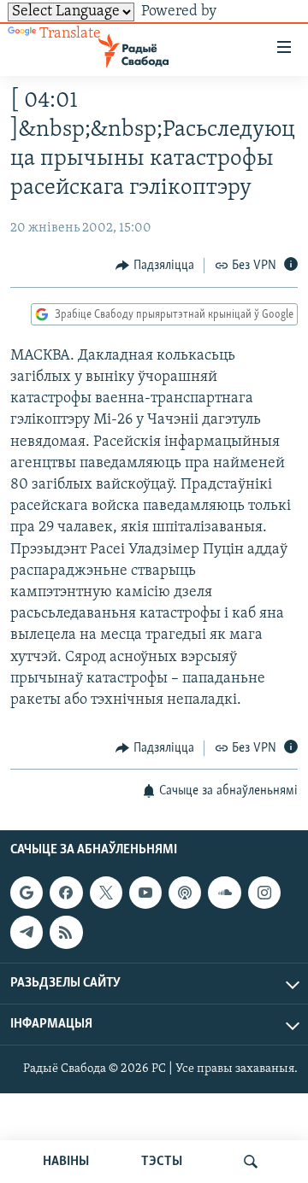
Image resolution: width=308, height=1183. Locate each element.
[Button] (155, 266)
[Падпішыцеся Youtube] (145, 892)
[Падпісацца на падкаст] (185, 892)
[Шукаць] (250, 1161)
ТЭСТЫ (161, 1161)
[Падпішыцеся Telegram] (26, 932)
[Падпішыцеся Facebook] (66, 892)
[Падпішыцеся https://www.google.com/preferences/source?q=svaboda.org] (26, 892)
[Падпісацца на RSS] (66, 932)
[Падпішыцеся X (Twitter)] (106, 892)
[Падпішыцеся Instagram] (264, 892)
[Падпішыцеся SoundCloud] (224, 892)
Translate (70, 34)
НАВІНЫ (66, 1161)
